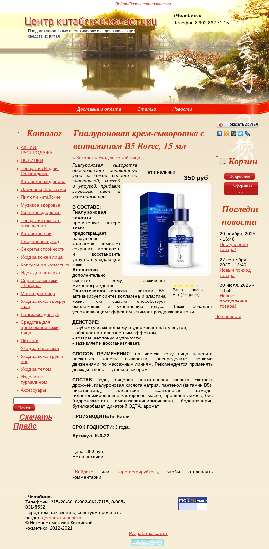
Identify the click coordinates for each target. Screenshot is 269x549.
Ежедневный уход (40, 241)
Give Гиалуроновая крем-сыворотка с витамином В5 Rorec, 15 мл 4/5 (192, 285)
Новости (182, 109)
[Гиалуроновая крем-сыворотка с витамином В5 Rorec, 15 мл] (166, 270)
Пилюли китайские (41, 197)
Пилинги (30, 340)
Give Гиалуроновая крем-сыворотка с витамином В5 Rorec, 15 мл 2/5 (181, 285)
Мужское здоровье (40, 205)
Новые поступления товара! (233, 301)
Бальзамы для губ (40, 314)
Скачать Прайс (32, 421)
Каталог (84, 157)
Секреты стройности (43, 249)
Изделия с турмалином (34, 379)
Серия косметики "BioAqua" (39, 283)
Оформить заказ (242, 188)
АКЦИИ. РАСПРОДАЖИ (37, 150)
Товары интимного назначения (41, 223)
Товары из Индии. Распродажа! (40, 171)
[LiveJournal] (247, 133)
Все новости (228, 316)
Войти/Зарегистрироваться (143, 4)
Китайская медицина (43, 181)
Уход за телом (36, 369)
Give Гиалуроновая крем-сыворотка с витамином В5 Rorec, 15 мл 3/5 (186, 285)
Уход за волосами (40, 348)
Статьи (146, 109)
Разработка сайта (148, 533)
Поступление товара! (234, 247)
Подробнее (239, 176)
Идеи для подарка (40, 272)
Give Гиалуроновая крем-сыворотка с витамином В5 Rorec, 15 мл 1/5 (175, 285)
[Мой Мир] (233, 133)
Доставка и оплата (99, 109)
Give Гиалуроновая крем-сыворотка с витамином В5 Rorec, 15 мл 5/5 (197, 285)
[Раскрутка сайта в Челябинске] (146, 546)
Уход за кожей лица (119, 157)
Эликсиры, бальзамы (43, 189)
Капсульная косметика (45, 264)
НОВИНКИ (32, 160)
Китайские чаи (36, 233)
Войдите (84, 471)
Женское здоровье (41, 212)
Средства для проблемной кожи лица (40, 327)
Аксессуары (33, 390)
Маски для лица (38, 293)
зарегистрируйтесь (137, 471)
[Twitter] (240, 133)
